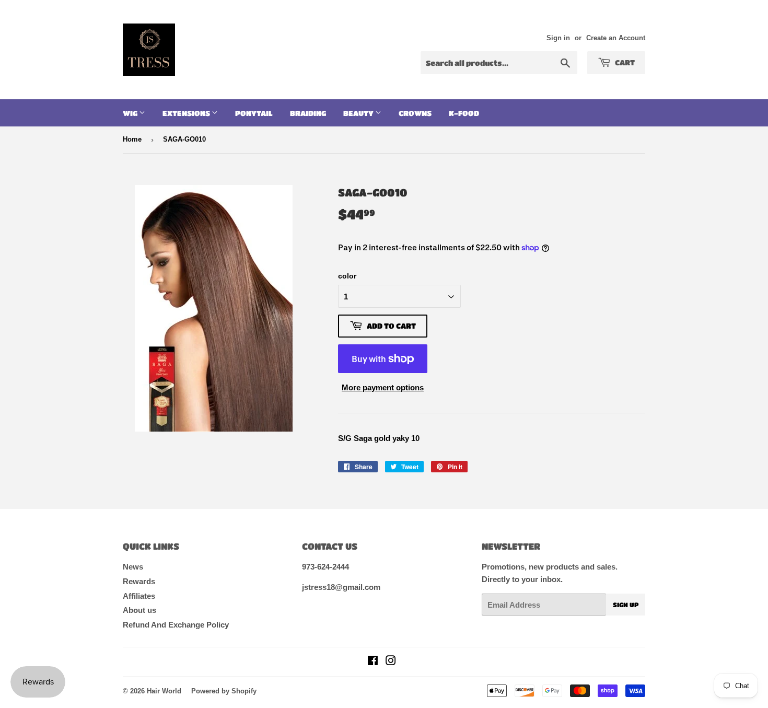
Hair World (164, 691)
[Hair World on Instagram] (391, 661)
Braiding (308, 113)
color (347, 276)
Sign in (558, 38)
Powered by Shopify (224, 691)
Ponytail (254, 113)
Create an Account (615, 38)
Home (132, 139)
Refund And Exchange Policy (176, 624)
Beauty (359, 113)
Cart (624, 62)
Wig (131, 113)
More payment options (383, 387)
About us (139, 610)
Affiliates (139, 595)
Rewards (139, 581)
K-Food (464, 113)
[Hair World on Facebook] (372, 661)
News (133, 566)
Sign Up (625, 604)
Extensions (187, 113)
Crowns (415, 113)
